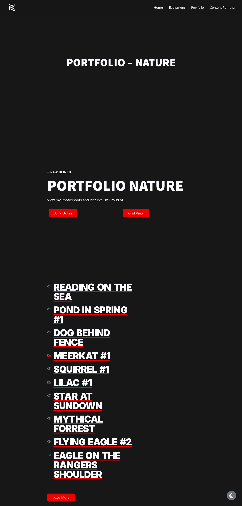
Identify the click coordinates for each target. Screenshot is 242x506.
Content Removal (222, 7)
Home (158, 7)
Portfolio (197, 7)
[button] (63, 213)
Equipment (177, 7)
